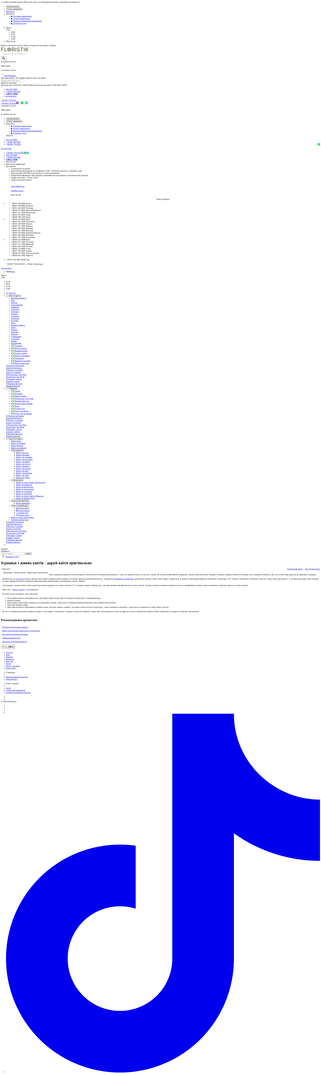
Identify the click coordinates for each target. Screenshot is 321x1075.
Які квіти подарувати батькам (15, 634)
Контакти (10, 12)
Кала (13, 323)
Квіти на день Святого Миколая (29, 496)
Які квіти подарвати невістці (14, 642)
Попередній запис (295, 569)
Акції (8, 688)
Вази (17, 406)
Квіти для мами (22, 455)
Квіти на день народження (22, 517)
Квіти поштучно (22, 363)
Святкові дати (17, 480)
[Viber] (17, 103)
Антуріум (15, 309)
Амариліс (15, 307)
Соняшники (16, 336)
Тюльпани (19, 358)
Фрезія (14, 341)
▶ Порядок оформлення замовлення (26, 21)
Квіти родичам (17, 450)
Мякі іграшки (21, 396)
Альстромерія (17, 305)
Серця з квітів (21, 353)
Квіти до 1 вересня (24, 491)
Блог (8, 655)
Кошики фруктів (22, 401)
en (14, 41)
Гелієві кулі (20, 409)
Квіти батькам (17, 446)
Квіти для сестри (23, 469)
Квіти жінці (16, 441)
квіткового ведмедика (124, 579)
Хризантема (16, 343)
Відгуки (9, 661)
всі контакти (11, 96)
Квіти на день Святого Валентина (30, 482)
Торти (17, 391)
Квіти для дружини (24, 459)
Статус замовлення (14, 9)
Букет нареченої (23, 503)
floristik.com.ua (17, 191)
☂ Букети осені (22, 515)
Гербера (14, 314)
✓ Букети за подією (14, 439)
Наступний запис (312, 569)
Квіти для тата (22, 453)
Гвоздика (15, 312)
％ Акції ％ (11, 293)
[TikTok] (163, 1072)
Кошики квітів (21, 351)
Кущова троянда (18, 325)
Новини (9, 657)
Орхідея (14, 332)
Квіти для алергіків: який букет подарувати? (21, 631)
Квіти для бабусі (23, 462)
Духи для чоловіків (23, 414)
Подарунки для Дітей (24, 399)
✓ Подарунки (12, 388)
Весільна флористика (20, 501)
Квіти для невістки (24, 473)
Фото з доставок (13, 666)
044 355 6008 (11, 89)
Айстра (14, 303)
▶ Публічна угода (18, 23)
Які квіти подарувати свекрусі (15, 627)
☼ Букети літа (22, 513)
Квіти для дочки (23, 478)
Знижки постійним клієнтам (18, 693)
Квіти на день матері (25, 489)
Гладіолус (15, 316)
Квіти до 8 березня (24, 485)
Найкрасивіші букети (11, 638)
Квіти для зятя (22, 471)
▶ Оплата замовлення (20, 19)
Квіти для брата (22, 466)
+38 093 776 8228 (8, 100)
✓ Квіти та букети (13, 296)
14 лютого (19, 579)
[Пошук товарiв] (3, 58)
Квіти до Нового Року (25, 498)
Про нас (9, 652)
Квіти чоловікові (18, 443)
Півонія (14, 334)
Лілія (13, 327)
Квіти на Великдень (24, 487)
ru (12, 41)
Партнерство (11, 679)
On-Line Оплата (13, 7)
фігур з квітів (18, 590)
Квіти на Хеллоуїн (24, 494)
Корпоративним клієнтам (17, 677)
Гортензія (15, 318)
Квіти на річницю (18, 448)
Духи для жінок (21, 411)
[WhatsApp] (22, 103)
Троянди (18, 346)
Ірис (13, 300)
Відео (8, 664)
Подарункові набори (24, 404)
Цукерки (19, 394)
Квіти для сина (22, 475)
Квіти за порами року (20, 506)
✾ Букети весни (23, 511)
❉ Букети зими (22, 508)
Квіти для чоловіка (24, 457)
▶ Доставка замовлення (21, 16)
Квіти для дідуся (23, 464)
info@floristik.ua (17, 186)
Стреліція (15, 339)
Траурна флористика (20, 520)
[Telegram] (26, 103)
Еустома (14, 321)
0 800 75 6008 (12, 94)
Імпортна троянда (18, 298)
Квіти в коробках (22, 356)
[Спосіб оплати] (8, 648)
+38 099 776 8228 (8, 103)
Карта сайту (11, 668)
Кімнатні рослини (22, 361)
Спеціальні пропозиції (15, 690)
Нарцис (14, 330)
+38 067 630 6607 (13, 92)
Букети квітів (20, 348)
